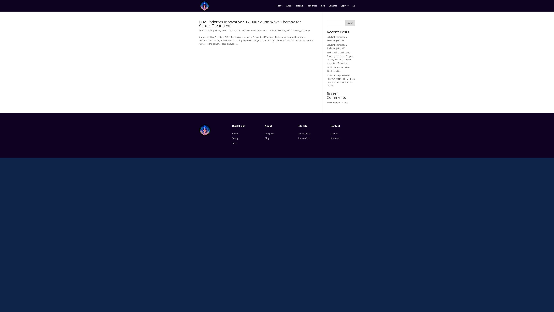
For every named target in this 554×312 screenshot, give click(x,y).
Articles (231, 30)
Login (343, 6)
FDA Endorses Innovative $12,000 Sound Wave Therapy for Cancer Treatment (250, 23)
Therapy (306, 30)
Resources (312, 6)
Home (279, 6)
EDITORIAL (207, 30)
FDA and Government (246, 30)
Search (350, 23)
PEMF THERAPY (277, 30)
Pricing (299, 6)
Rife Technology (294, 30)
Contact (333, 6)
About (289, 6)
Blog (323, 6)
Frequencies (263, 30)
